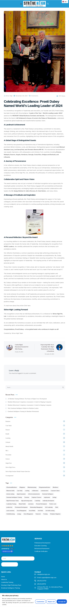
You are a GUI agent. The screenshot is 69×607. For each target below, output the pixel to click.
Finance (35, 429)
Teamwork (38, 514)
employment (47, 497)
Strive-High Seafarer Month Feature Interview (35, 471)
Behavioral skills (10, 490)
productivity (9, 507)
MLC (35, 450)
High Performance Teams (12, 500)
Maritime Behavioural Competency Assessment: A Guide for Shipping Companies (29, 402)
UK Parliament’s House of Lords (26, 118)
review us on (7, 551)
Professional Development (21, 507)
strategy (19, 514)
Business (35, 421)
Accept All (61, 601)
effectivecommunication (34, 494)
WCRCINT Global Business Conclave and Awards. (28, 115)
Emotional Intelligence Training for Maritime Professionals (23, 411)
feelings (54, 497)
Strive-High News (35, 467)
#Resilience (55, 487)
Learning (35, 438)
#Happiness (22, 487)
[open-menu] (21, 4)
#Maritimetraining (32, 487)
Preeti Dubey (29, 129)
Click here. (27, 305)
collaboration (35, 490)
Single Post (35, 463)
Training (45, 514)
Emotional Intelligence (47, 494)
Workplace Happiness (55, 514)
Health (35, 434)
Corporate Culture (55, 490)
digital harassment (21, 494)
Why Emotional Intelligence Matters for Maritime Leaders (23, 408)
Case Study (35, 425)
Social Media (32, 510)
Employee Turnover (36, 497)
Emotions (26, 497)
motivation (30, 504)
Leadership (37, 500)
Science (35, 459)
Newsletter (35, 454)
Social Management (21, 510)
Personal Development (41, 504)
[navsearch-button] (48, 4)
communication (44, 490)
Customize (40, 601)
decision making (10, 494)
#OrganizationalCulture (44, 487)
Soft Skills (40, 510)
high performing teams (26, 500)
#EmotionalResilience (11, 487)
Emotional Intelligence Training (14, 497)
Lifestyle (35, 442)
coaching (27, 490)
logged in (20, 373)
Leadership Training (11, 504)
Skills (56, 507)
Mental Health (35, 446)
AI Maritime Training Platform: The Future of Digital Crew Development (27, 398)
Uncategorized (35, 475)
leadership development (48, 500)
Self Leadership (49, 507)
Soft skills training (50, 510)
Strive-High (9, 96)
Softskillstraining (10, 514)
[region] (34, 600)
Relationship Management (36, 507)
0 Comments (34, 96)
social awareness (10, 510)
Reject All (51, 601)
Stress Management (28, 514)
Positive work (52, 504)
